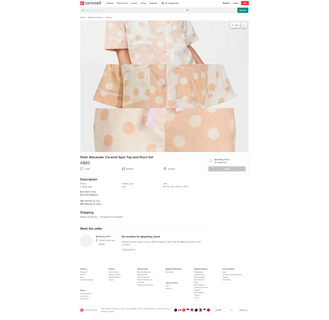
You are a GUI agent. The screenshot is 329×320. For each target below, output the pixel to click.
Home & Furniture (143, 277)
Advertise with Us (149, 309)
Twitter (82, 275)
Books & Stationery (144, 272)
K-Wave (196, 295)
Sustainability (132, 309)
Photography (198, 272)
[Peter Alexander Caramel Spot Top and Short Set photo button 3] (164, 130)
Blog (81, 277)
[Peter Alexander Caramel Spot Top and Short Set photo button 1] (164, 42)
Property (225, 277)
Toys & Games (199, 280)
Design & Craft (199, 275)
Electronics (169, 272)
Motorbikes (226, 280)
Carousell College (86, 280)
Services (169, 288)
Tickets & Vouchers (201, 287)
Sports (196, 282)
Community (84, 299)
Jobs (167, 286)
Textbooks (141, 282)
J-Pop (196, 298)
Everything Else (85, 293)
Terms (160, 309)
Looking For (84, 296)
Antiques (197, 290)
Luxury (111, 280)
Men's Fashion (114, 272)
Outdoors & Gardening (145, 285)
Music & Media (199, 277)
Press (123, 309)
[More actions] (244, 25)
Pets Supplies (199, 292)
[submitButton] (242, 10)
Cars (224, 272)
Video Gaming (199, 285)
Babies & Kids (142, 275)
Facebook (83, 272)
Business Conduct (107, 311)
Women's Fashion (115, 275)
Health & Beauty (114, 277)
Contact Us (115, 309)
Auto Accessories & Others (231, 275)
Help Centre (105, 309)
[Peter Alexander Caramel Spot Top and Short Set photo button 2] (164, 86)
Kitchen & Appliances (144, 280)
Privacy (166, 309)
